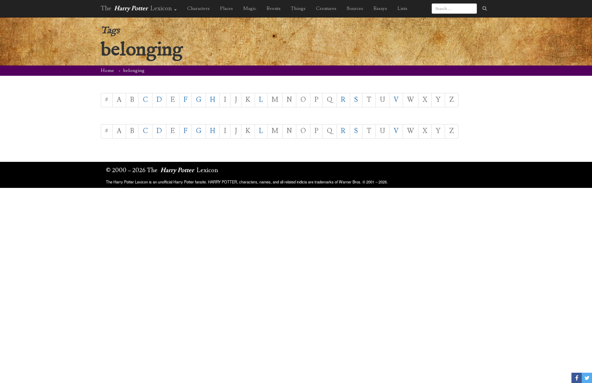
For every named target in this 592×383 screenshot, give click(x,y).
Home (107, 71)
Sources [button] (355, 8)
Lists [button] (402, 8)
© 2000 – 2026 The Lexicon (162, 170)
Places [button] (226, 8)
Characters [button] (198, 8)
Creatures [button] (326, 8)
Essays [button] (380, 8)
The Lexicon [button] (137, 8)
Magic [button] (249, 8)
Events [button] (274, 8)
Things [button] (298, 8)
